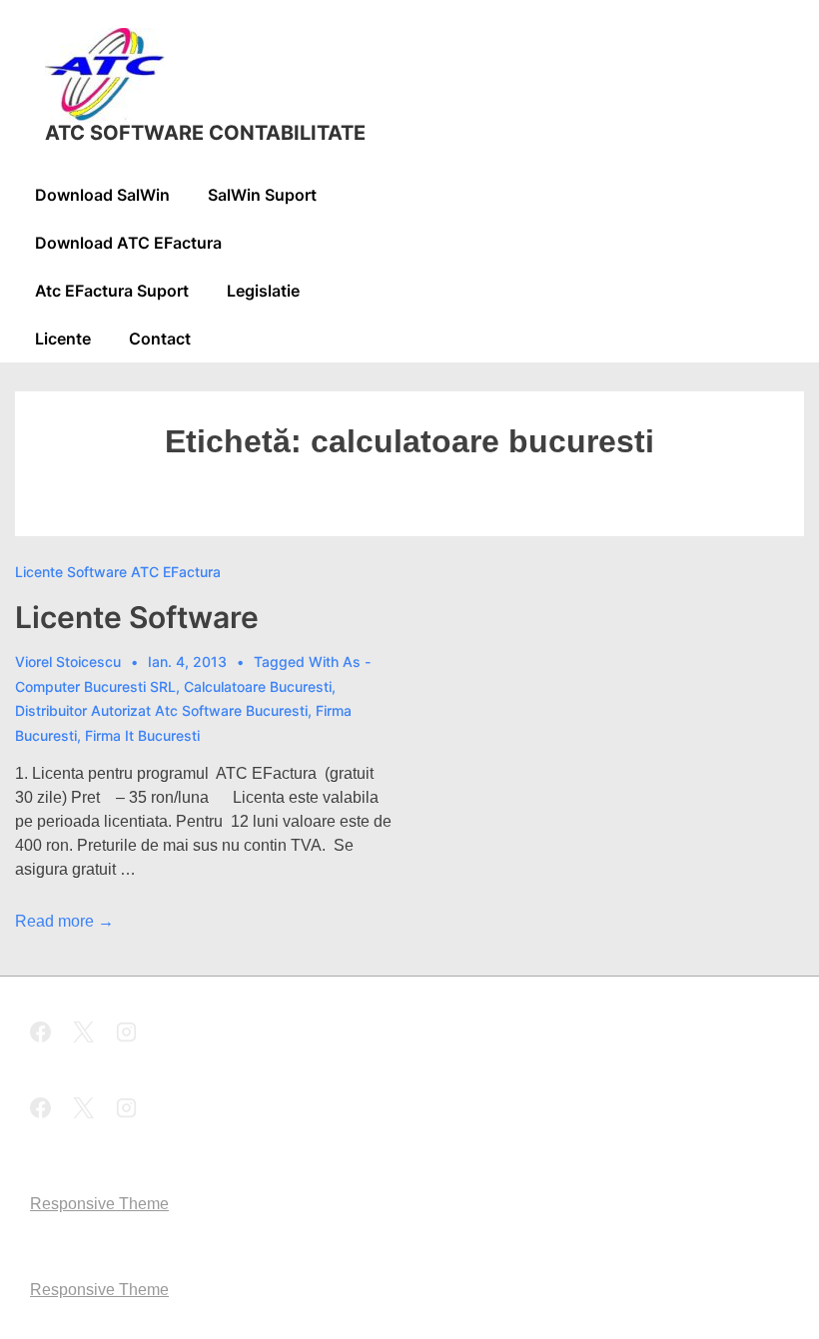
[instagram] (126, 1034)
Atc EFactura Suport (112, 291)
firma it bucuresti (142, 735)
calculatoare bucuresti (258, 686)
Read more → (64, 921)
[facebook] (44, 1034)
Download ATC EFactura (128, 243)
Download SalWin (102, 195)
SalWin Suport (262, 195)
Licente (63, 338)
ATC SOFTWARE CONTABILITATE (205, 133)
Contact (160, 338)
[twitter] (87, 1034)
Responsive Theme (99, 1203)
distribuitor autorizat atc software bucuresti (161, 710)
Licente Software (137, 617)
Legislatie (263, 291)
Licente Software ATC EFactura (118, 571)
